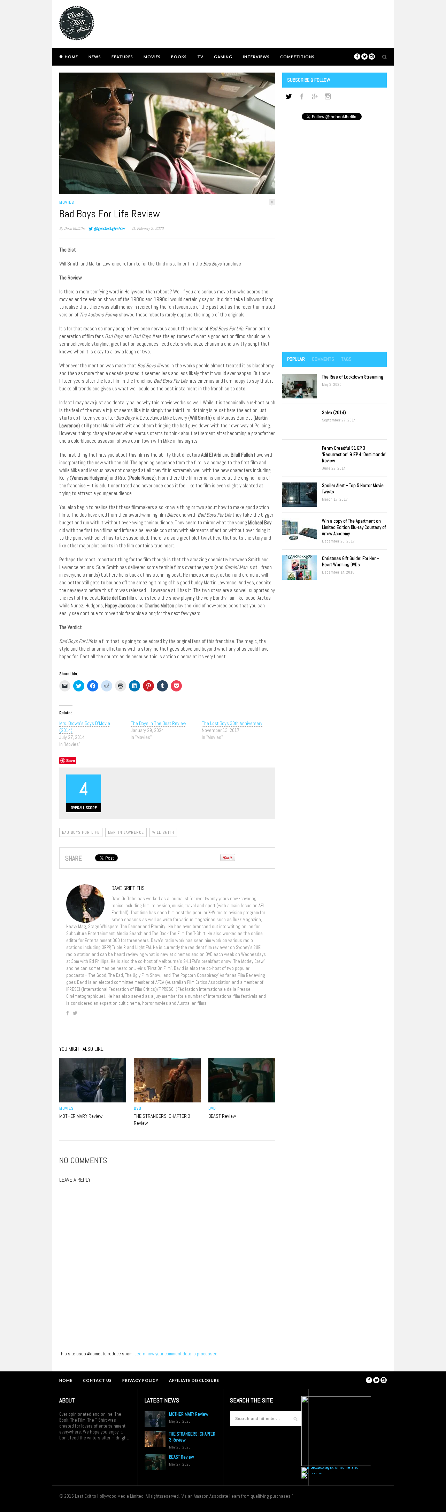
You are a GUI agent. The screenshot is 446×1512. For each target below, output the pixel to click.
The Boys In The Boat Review (158, 723)
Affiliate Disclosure (194, 1380)
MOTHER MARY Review (80, 1116)
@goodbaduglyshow (109, 228)
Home (71, 56)
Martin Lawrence (126, 832)
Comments (323, 359)
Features (122, 56)
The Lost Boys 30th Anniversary (232, 723)
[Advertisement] (334, 236)
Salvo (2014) (334, 413)
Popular (296, 359)
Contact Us (97, 1380)
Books (179, 56)
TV (200, 56)
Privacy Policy (140, 1380)
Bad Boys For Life (81, 832)
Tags (346, 359)
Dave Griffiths (74, 228)
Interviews (256, 56)
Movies (152, 56)
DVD (137, 1108)
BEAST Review (222, 1116)
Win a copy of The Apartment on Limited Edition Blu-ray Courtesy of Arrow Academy (354, 527)
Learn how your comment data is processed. (176, 1354)
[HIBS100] (311, 1473)
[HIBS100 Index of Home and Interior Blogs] (330, 1467)
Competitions (297, 56)
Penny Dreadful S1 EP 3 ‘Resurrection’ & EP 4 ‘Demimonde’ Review (354, 454)
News (95, 56)
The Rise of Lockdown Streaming (352, 377)
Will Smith (163, 832)
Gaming (223, 56)
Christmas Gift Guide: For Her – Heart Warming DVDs (350, 561)
